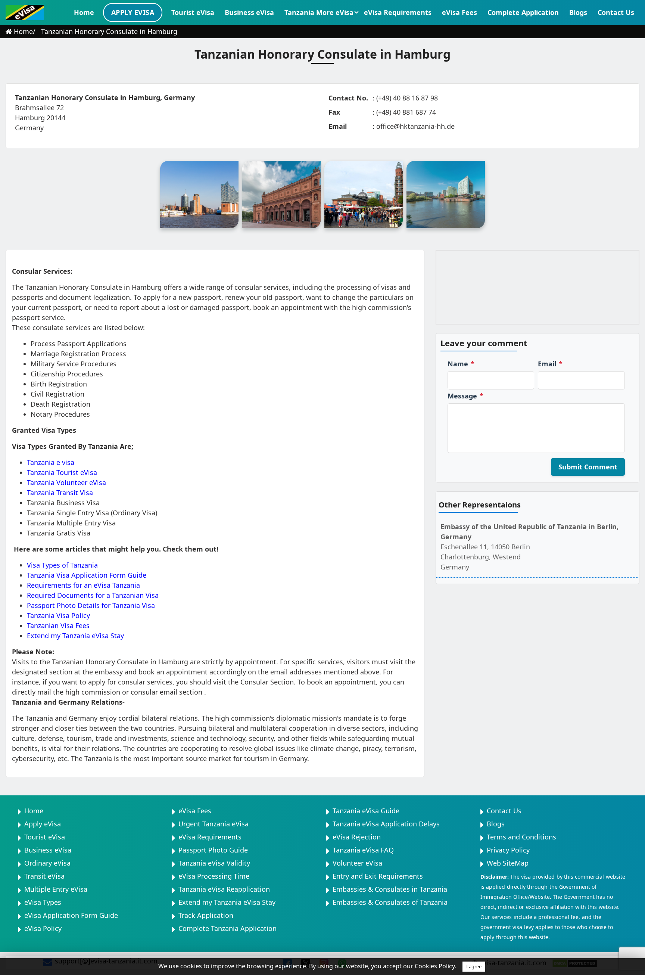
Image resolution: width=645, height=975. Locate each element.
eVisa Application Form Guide (71, 915)
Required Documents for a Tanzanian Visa (93, 595)
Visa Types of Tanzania (62, 565)
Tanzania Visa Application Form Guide (86, 575)
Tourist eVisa (192, 12)
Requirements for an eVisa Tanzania (83, 585)
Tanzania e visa (50, 462)
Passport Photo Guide (213, 849)
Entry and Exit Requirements (378, 876)
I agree (474, 966)
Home (84, 12)
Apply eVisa (133, 12)
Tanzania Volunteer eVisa (66, 482)
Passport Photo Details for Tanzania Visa (91, 605)
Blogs (578, 12)
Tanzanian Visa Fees (58, 625)
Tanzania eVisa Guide (366, 810)
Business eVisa (249, 12)
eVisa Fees (459, 12)
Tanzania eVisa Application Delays (386, 823)
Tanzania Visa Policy (58, 615)
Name (461, 363)
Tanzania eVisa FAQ (363, 849)
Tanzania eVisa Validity (214, 862)
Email (550, 363)
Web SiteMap (508, 862)
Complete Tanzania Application (227, 928)
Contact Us (616, 12)
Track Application (205, 915)
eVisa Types (42, 902)
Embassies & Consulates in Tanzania (390, 889)
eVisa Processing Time (213, 876)
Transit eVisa (44, 876)
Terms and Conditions (521, 836)
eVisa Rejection (357, 836)
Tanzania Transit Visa (60, 492)
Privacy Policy (508, 849)
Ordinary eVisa (47, 862)
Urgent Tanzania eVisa (213, 823)
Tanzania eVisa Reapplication (224, 889)
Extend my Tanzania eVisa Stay (75, 635)
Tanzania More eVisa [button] (318, 12)
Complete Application (523, 12)
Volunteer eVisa (357, 862)
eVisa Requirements (397, 12)
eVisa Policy (43, 928)
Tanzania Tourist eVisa (62, 472)
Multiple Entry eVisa (55, 889)
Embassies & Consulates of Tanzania (390, 902)
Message (465, 395)
